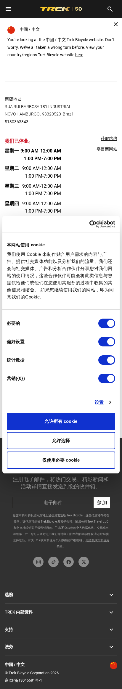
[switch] (106, 341)
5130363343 (16, 121)
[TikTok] (53, 562)
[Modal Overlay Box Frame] (61, 496)
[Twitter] (83, 562)
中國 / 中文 (15, 664)
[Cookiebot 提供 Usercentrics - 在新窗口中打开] (89, 224)
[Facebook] (68, 562)
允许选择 (61, 440)
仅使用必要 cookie (61, 459)
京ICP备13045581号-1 (23, 680)
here (79, 54)
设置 (99, 402)
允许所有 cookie (60, 421)
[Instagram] (38, 562)
